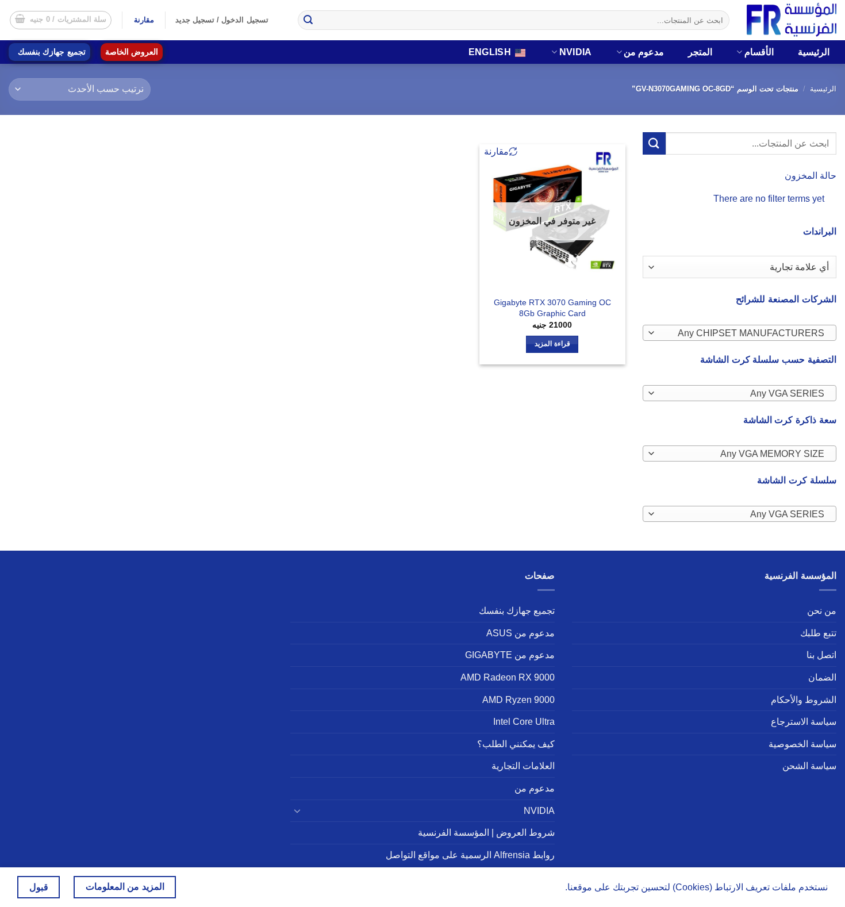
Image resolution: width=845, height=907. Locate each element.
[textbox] (742, 333)
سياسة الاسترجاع (803, 722)
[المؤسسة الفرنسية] (791, 20)
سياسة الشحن (809, 766)
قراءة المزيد (552, 343)
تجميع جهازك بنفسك (52, 52)
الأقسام (759, 52)
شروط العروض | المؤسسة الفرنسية (486, 832)
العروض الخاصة (131, 52)
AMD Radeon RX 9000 (507, 677)
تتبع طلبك (818, 633)
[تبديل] (297, 810)
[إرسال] (308, 20)
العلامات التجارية (523, 766)
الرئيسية (813, 52)
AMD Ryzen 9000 (518, 700)
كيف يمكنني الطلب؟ (516, 744)
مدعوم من (644, 52)
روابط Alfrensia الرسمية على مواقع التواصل (470, 855)
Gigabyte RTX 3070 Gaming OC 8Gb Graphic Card (552, 308)
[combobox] (740, 333)
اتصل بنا (821, 655)
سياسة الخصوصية (802, 744)
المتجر (700, 52)
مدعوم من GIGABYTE (510, 655)
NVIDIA (575, 52)
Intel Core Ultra (524, 722)
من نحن (821, 611)
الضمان (822, 677)
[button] (61, 20)
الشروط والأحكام (803, 700)
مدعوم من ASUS (520, 633)
